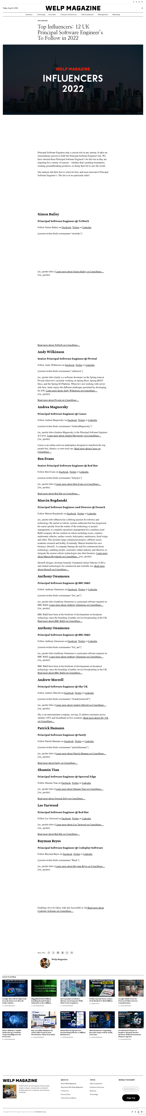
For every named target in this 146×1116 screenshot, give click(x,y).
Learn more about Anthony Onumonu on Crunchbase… (76, 604)
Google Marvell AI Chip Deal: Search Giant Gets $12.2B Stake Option (14, 1001)
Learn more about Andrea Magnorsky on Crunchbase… (74, 435)
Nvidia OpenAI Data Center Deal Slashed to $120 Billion (100, 1000)
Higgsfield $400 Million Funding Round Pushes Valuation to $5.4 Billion (41, 1001)
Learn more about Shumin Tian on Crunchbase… (79, 788)
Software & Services (97, 1087)
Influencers (43, 20)
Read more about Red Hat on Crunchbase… (59, 493)
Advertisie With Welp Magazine (72, 1087)
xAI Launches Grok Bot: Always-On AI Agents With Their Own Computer (71, 1001)
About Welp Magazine (68, 1083)
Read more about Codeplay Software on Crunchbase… (71, 909)
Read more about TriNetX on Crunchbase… (59, 345)
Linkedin (86, 227)
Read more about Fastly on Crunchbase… (58, 762)
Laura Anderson (9, 1005)
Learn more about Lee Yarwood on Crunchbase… (79, 824)
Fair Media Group (40, 1112)
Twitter (75, 227)
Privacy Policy (65, 1094)
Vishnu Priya (95, 1003)
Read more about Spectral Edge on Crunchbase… (61, 798)
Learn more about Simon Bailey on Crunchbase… (80, 271)
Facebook (66, 227)
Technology (94, 1094)
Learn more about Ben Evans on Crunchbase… (78, 484)
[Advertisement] (73, 134)
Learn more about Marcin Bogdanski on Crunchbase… (72, 554)
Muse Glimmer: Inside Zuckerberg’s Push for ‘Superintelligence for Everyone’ (11, 1033)
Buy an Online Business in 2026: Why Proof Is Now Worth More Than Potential (43, 1032)
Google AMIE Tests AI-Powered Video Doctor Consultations (128, 1001)
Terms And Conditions (68, 1098)
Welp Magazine (59, 959)
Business (93, 1091)
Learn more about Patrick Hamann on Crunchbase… (81, 753)
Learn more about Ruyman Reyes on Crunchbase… (80, 866)
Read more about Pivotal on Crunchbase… (58, 400)
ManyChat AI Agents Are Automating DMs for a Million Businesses (72, 1032)
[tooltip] (133, 2)
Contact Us (65, 1091)
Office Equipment (96, 1083)
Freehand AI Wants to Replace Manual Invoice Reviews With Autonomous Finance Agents (129, 1033)
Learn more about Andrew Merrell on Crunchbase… (81, 705)
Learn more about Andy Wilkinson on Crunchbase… (71, 390)
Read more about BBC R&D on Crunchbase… (60, 621)
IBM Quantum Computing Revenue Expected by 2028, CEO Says (101, 1032)
